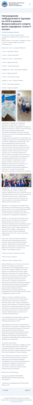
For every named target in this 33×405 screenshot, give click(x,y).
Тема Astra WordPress (16, 401)
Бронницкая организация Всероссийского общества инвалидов (16, 4)
